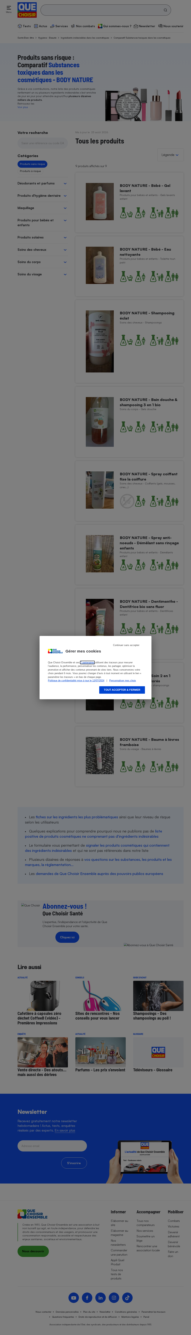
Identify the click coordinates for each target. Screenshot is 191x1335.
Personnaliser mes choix (122, 680)
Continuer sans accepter (126, 645)
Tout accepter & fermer (122, 689)
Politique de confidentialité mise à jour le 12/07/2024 (76, 680)
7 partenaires (87, 662)
